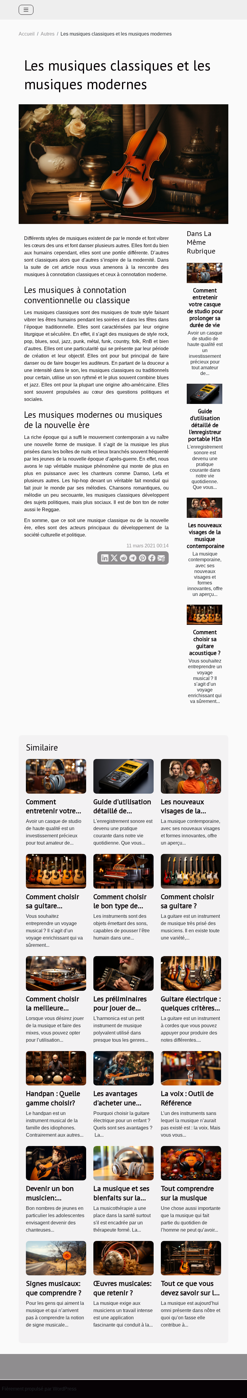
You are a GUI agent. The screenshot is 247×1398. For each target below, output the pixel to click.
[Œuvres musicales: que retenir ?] (123, 1258)
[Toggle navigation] (26, 10)
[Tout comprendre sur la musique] (191, 1163)
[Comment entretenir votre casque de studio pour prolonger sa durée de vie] (204, 273)
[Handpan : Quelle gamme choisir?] (56, 1068)
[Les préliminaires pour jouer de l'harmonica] (123, 973)
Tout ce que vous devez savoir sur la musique (189, 1292)
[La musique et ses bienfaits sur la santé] (123, 1163)
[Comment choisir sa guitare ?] (191, 871)
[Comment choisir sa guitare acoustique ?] (204, 615)
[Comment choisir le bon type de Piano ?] (123, 871)
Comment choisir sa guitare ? (187, 901)
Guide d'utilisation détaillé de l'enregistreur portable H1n (204, 424)
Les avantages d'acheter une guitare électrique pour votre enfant (121, 1107)
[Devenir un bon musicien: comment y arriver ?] (56, 1163)
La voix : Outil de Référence (187, 1098)
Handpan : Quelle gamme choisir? (53, 1098)
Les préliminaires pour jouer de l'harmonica (120, 1008)
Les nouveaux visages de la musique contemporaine (205, 535)
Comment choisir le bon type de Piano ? (119, 906)
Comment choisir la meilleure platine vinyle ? (52, 1008)
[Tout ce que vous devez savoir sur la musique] (191, 1258)
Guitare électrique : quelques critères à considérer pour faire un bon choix (190, 1012)
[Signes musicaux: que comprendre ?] (56, 1258)
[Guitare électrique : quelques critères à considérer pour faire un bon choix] (191, 973)
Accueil (27, 33)
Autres (48, 33)
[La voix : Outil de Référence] (191, 1068)
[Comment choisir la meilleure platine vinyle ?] (56, 973)
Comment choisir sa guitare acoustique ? (204, 642)
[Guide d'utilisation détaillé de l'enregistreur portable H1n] (204, 394)
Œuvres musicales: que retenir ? (122, 1288)
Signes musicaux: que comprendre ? (53, 1288)
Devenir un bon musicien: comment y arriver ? (54, 1202)
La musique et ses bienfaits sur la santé (121, 1197)
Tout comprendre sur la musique (187, 1193)
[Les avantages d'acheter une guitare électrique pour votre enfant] (123, 1068)
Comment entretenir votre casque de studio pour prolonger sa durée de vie (205, 307)
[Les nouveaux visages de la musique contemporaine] (204, 508)
